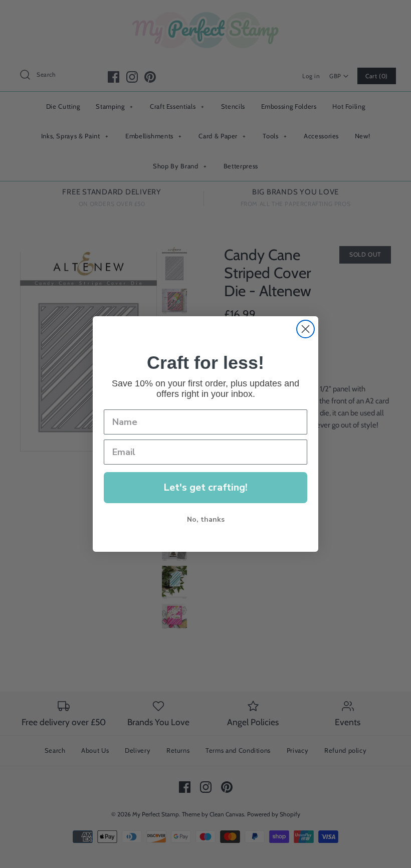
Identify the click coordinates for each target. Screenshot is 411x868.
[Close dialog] (305, 329)
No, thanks (206, 519)
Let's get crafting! (205, 487)
